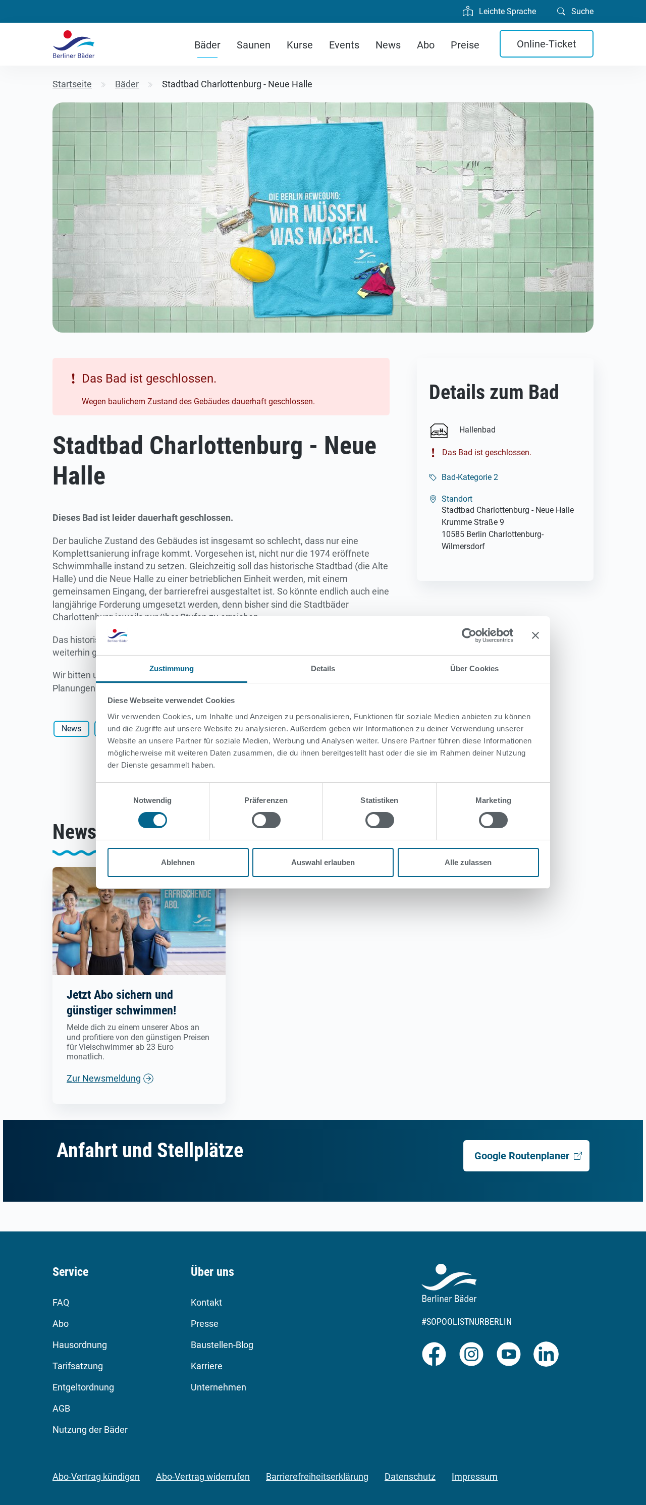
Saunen (254, 45)
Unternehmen (218, 1387)
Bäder (207, 45)
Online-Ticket (546, 44)
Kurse (300, 45)
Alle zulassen (468, 862)
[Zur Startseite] (73, 44)
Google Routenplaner (521, 1156)
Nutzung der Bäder (90, 1429)
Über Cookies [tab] (474, 668)
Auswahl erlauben (323, 862)
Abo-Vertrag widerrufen (203, 1476)
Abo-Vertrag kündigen (96, 1476)
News (388, 45)
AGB (61, 1408)
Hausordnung (79, 1344)
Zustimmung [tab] (171, 668)
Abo (426, 45)
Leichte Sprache (506, 11)
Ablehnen (178, 862)
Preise (465, 45)
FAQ (60, 1302)
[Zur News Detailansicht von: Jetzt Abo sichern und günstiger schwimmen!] (139, 920)
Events (344, 45)
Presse (205, 1323)
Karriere (207, 1366)
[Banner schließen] (535, 635)
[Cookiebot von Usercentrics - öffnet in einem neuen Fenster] (469, 635)
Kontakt (206, 1302)
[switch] (266, 820)
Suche (581, 11)
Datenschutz (410, 1476)
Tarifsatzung (77, 1366)
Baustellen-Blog (222, 1344)
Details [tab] (323, 668)
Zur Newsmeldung (104, 1078)
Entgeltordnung (83, 1387)
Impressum (475, 1476)
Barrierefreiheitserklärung (317, 1476)
